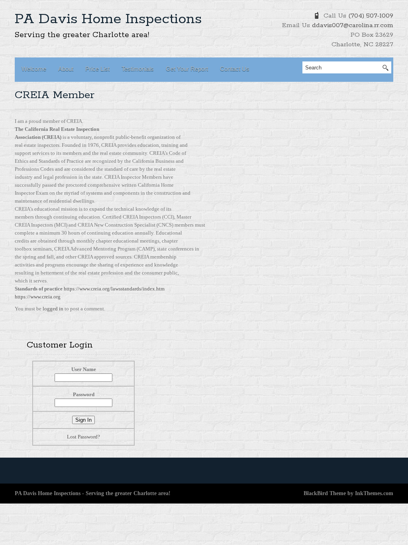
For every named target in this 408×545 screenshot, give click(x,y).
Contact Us (234, 68)
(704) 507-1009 (370, 16)
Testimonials (138, 68)
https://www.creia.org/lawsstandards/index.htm (114, 289)
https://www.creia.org (38, 297)
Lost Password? (83, 437)
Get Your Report (187, 68)
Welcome (34, 68)
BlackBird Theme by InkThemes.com (348, 493)
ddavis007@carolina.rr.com (352, 25)
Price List (97, 68)
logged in (54, 309)
